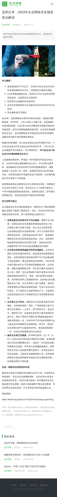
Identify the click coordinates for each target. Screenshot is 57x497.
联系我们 (23, 485)
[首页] (11, 3)
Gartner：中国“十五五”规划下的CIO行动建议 (25, 466)
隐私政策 (43, 485)
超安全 (17, 447)
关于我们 (13, 485)
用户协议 (33, 485)
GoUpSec (17, 24)
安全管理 (5, 24)
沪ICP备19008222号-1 (35, 489)
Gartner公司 (20, 470)
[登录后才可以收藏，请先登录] (53, 24)
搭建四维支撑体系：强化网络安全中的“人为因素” (27, 454)
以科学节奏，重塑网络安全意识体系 (21, 442)
